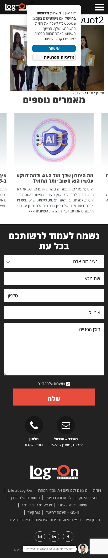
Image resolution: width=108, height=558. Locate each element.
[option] (54, 163)
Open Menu (99, 7)
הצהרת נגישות (19, 519)
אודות (97, 490)
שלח (54, 398)
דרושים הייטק (89, 497)
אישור (54, 48)
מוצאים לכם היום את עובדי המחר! (62, 490)
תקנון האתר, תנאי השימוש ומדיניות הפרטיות (68, 519)
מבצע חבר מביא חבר (36, 505)
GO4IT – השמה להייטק (63, 512)
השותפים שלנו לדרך (25, 497)
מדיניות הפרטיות (59, 57)
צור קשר (34, 512)
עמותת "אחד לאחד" (72, 505)
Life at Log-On (20, 490)
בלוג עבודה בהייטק (59, 497)
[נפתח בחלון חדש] (68, 536)
